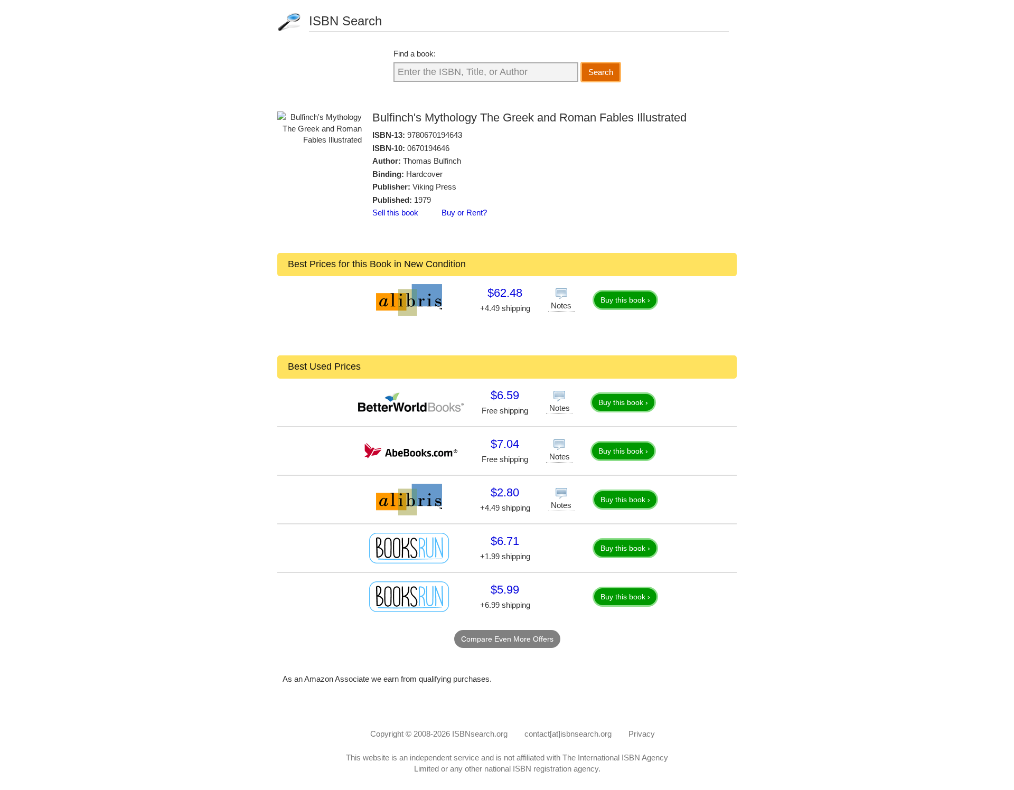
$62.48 (504, 292)
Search (600, 72)
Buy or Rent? (464, 212)
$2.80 (505, 492)
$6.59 (505, 395)
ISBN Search (345, 21)
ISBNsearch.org (480, 733)
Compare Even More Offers (507, 639)
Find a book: (414, 53)
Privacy (641, 733)
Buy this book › (625, 300)
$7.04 (505, 443)
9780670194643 (434, 134)
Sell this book (395, 212)
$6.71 (505, 541)
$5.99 (505, 589)
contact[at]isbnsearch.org (568, 733)
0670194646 (428, 148)
